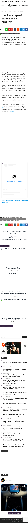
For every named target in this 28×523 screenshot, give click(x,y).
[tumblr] (15, 29)
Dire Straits (8, 217)
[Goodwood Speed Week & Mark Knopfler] (14, 34)
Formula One (17, 217)
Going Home (4, 218)
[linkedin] (21, 29)
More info (23, 1)
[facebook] (26, 29)
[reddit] (18, 29)
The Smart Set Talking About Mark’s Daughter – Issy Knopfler (14, 231)
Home (1, 11)
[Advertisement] (15, 60)
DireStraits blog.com (15, 519)
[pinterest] (9, 29)
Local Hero (12, 218)
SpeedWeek (16, 220)
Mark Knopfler (21, 218)
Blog (5, 11)
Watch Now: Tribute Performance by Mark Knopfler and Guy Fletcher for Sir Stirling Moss (14, 238)
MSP (18, 521)
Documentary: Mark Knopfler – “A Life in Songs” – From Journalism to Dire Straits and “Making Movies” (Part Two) (14, 293)
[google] (12, 29)
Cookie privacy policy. (8, 1)
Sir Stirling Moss (6, 220)
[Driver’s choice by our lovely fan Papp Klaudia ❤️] (14, 497)
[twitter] (23, 29)
